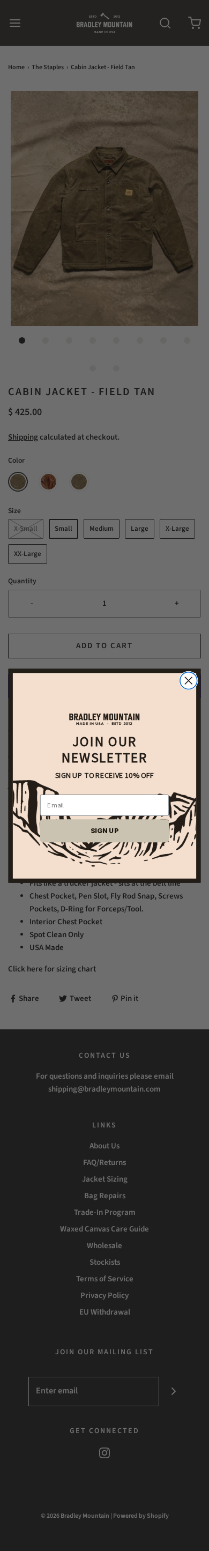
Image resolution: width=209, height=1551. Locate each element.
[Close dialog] (188, 680)
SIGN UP (104, 830)
